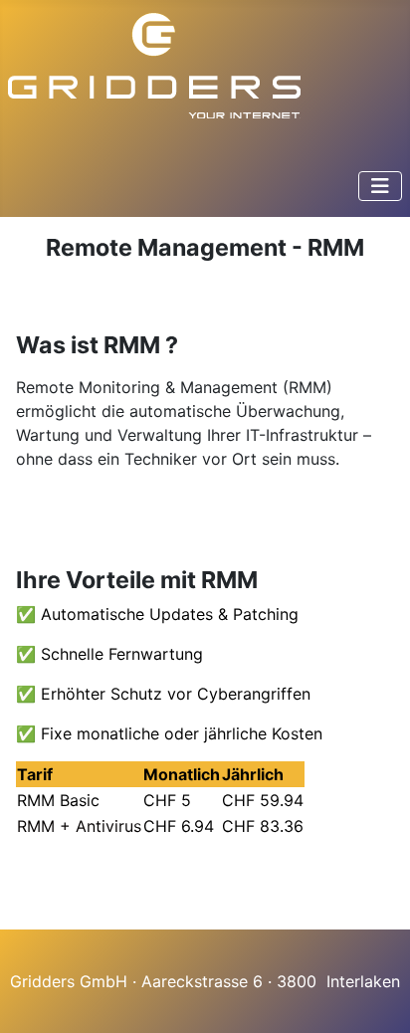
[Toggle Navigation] (380, 186)
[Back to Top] (375, 996)
